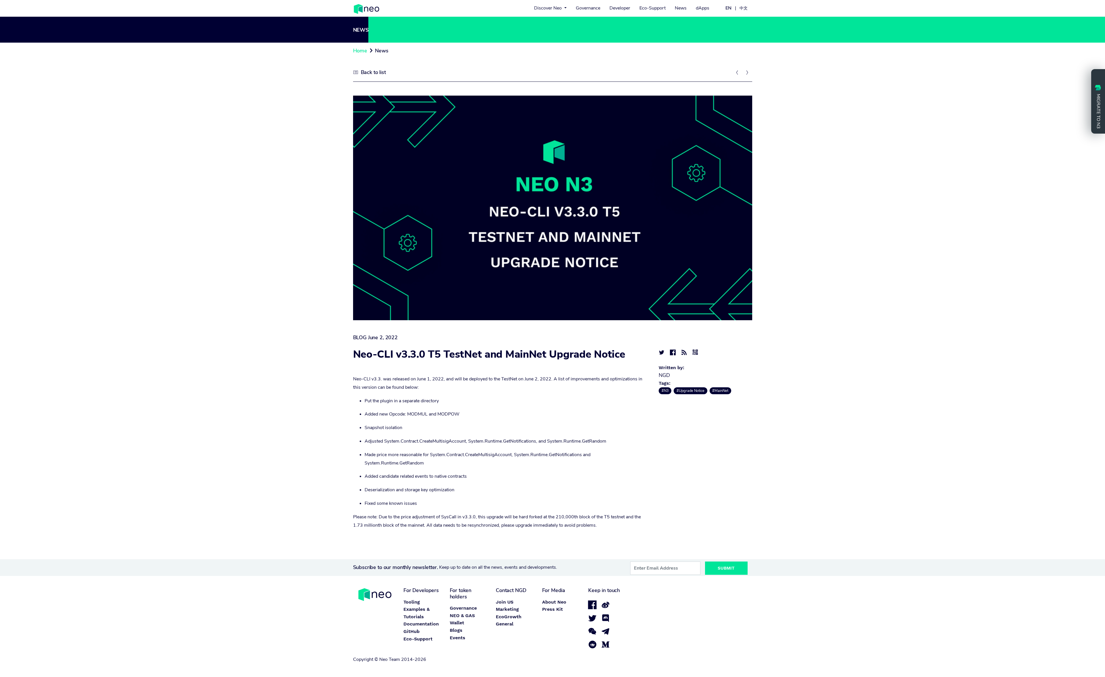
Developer (619, 8)
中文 (744, 8)
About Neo (554, 602)
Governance (588, 8)
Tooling (411, 602)
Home (360, 50)
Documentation (421, 624)
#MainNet (720, 390)
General (504, 624)
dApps (702, 8)
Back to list (373, 72)
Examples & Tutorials (416, 612)
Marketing (507, 609)
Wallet (457, 622)
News (681, 8)
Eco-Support (652, 8)
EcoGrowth (508, 616)
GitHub (411, 631)
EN (728, 8)
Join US (504, 602)
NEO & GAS (462, 615)
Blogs (456, 630)
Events (457, 637)
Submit (726, 568)
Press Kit (552, 609)
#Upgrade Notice (690, 390)
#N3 (665, 390)
